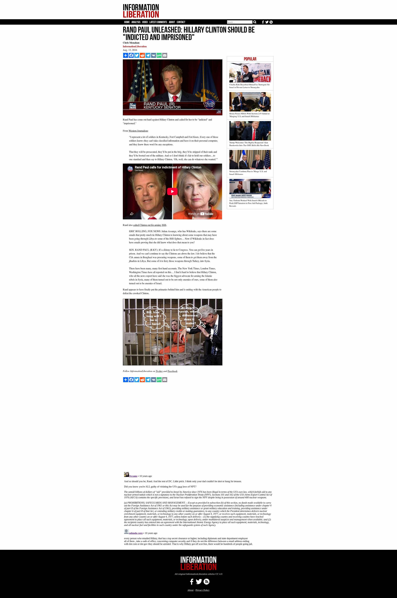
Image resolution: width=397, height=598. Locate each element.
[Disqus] (198, 430)
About (172, 22)
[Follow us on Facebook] (190, 583)
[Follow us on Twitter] (199, 583)
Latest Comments (158, 22)
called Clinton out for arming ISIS (149, 225)
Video (145, 22)
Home (127, 22)
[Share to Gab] (159, 55)
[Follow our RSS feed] (206, 583)
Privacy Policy (203, 589)
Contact (181, 22)
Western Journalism (138, 130)
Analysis (136, 22)
